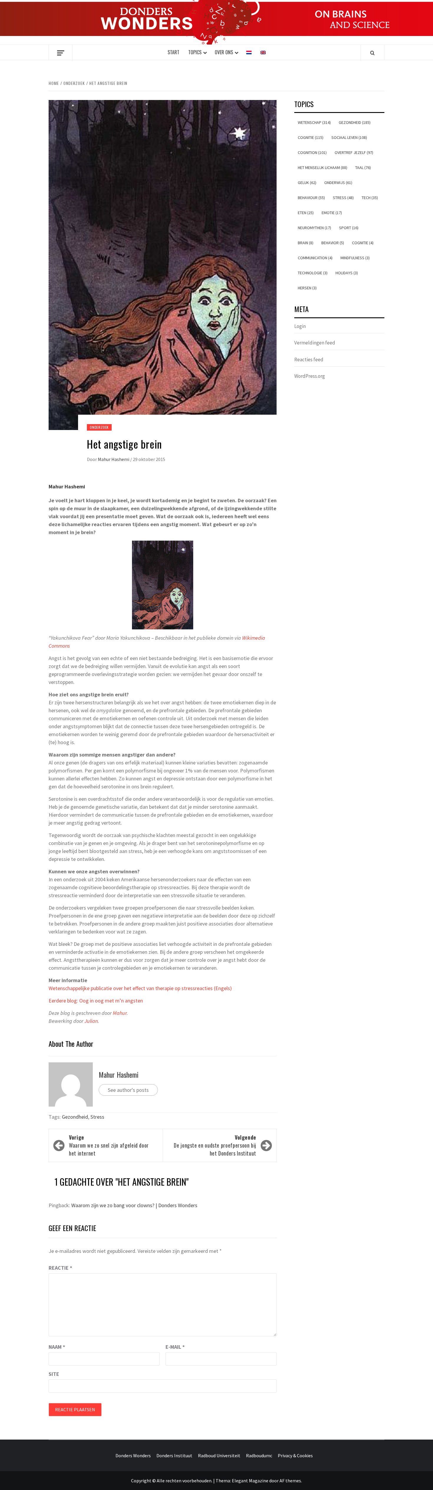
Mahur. (120, 1013)
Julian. (92, 1021)
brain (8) (305, 242)
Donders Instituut (174, 1455)
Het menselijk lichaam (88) (322, 167)
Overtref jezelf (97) (354, 152)
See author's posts (128, 1090)
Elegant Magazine (250, 1481)
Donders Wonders (133, 1455)
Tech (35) (370, 197)
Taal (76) (363, 167)
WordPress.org (309, 376)
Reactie (60, 1267)
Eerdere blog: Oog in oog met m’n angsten (96, 1000)
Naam (57, 1346)
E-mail (175, 1346)
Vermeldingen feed (314, 342)
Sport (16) (348, 227)
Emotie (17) (332, 212)
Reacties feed (308, 359)
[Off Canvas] (60, 53)
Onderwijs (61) (338, 182)
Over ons (224, 52)
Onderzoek (99, 427)
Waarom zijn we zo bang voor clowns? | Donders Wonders (134, 1205)
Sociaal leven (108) (349, 137)
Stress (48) (343, 197)
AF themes (290, 1481)
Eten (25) (306, 212)
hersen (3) (307, 288)
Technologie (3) (313, 272)
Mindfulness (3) (355, 257)
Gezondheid (75, 1116)
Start (173, 52)
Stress (97, 1116)
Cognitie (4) (362, 242)
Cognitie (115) (310, 137)
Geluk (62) (307, 182)
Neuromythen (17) (314, 227)
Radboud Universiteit (219, 1455)
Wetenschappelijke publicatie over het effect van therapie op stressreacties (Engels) (141, 988)
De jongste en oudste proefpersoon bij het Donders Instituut (215, 1145)
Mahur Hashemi (114, 459)
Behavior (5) (332, 242)
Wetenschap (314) (314, 122)
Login (300, 326)
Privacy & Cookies (295, 1455)
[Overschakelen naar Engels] (263, 52)
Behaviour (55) (311, 197)
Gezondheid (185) (355, 122)
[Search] (372, 52)
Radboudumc (259, 1455)
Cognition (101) (312, 152)
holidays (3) (347, 272)
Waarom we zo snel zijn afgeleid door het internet (109, 1145)
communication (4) (315, 257)
